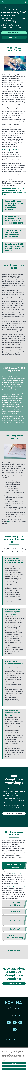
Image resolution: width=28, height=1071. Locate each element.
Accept (14, 1063)
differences (17, 417)
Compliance (9, 8)
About (7, 1044)
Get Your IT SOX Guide (14, 813)
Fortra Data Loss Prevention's (16, 887)
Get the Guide (14, 37)
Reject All (14, 1066)
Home (2, 8)
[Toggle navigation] (25, 2)
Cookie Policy (7, 1051)
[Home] (2, 2)
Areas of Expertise (10, 1039)
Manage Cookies (14, 1069)
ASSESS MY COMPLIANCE (14, 33)
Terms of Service (17, 1051)
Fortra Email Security (18, 874)
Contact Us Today (14, 983)
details (9, 521)
